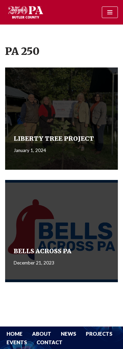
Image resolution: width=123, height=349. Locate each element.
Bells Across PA (42, 251)
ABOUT (41, 334)
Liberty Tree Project (54, 138)
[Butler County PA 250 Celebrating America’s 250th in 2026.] (25, 12)
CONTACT (50, 342)
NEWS (68, 334)
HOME (14, 334)
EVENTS (16, 342)
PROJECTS (99, 334)
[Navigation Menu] (110, 12)
